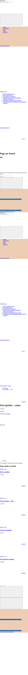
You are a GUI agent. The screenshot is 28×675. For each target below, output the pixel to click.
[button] (12, 485)
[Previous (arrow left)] (11, 592)
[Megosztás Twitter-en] (11, 436)
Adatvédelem (6, 28)
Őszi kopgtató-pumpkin (7, 559)
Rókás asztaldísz (5, 472)
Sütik (4, 29)
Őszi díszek (5, 388)
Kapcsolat (5, 32)
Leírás (4, 460)
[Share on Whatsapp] (11, 458)
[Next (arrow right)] (11, 603)
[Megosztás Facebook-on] (16, 424)
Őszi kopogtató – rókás (7, 501)
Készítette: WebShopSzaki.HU (7, 211)
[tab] (15, 460)
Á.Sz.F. (4, 31)
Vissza (23, 138)
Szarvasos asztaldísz (6, 530)
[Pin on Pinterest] (11, 447)
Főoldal (4, 27)
